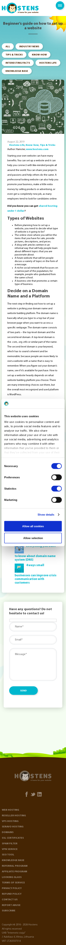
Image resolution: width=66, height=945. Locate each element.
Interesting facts (18, 63)
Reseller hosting (14, 815)
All (8, 46)
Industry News (29, 46)
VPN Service (10, 849)
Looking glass (12, 877)
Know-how (39, 54)
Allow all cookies (33, 526)
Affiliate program (14, 871)
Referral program (14, 866)
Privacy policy (12, 888)
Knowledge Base (17, 71)
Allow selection (33, 538)
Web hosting (10, 810)
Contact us (10, 899)
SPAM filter (9, 843)
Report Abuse (11, 905)
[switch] (56, 477)
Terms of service (13, 882)
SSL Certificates (13, 838)
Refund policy (11, 894)
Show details (46, 514)
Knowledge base (13, 860)
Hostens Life (48, 63)
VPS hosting (10, 821)
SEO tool (8, 854)
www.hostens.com (37, 149)
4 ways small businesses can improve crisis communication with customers (35, 574)
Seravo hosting (12, 826)
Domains (8, 832)
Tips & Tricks (14, 54)
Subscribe (8, 910)
